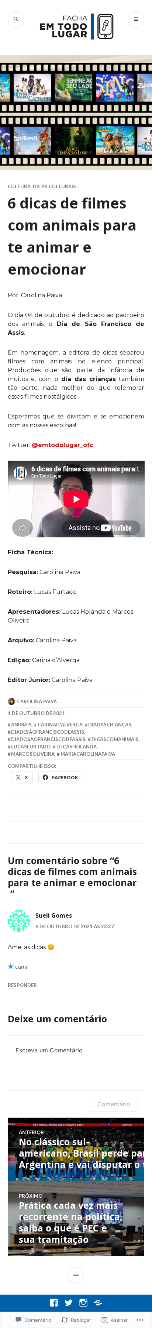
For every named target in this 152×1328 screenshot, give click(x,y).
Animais (21, 725)
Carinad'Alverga (60, 725)
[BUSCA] (16, 19)
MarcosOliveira (33, 754)
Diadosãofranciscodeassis (48, 739)
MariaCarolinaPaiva (88, 754)
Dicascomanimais (115, 739)
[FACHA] (98, 1302)
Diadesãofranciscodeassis (47, 732)
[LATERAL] (76, 1275)
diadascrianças (109, 725)
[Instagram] (83, 1302)
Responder (22, 985)
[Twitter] (68, 1302)
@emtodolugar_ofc (62, 445)
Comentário (113, 1104)
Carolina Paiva (37, 701)
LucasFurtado (31, 747)
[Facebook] (53, 1302)
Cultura (19, 186)
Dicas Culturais (54, 186)
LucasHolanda (76, 747)
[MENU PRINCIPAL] (136, 19)
